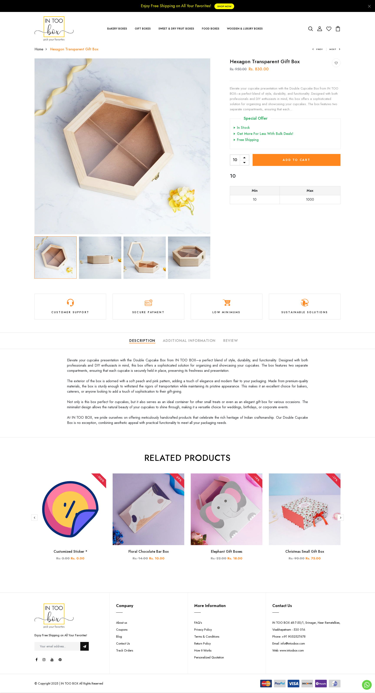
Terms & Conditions (206, 636)
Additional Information (189, 340)
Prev (319, 49)
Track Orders (124, 650)
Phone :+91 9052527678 (289, 636)
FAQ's (198, 622)
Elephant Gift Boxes (226, 551)
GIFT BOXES (143, 29)
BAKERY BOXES (117, 29)
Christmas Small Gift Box (304, 551)
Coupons (121, 629)
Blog (119, 636)
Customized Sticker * (70, 551)
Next (333, 49)
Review (230, 340)
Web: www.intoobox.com (288, 650)
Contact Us (123, 643)
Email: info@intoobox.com (288, 643)
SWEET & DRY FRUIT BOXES (176, 29)
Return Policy (202, 643)
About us (121, 622)
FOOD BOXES (210, 29)
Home (39, 49)
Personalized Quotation (209, 657)
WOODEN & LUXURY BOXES (245, 29)
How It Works (202, 650)
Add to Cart (296, 160)
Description (142, 340)
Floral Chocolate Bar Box (148, 551)
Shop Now (224, 6)
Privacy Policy (203, 629)
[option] (122, 146)
